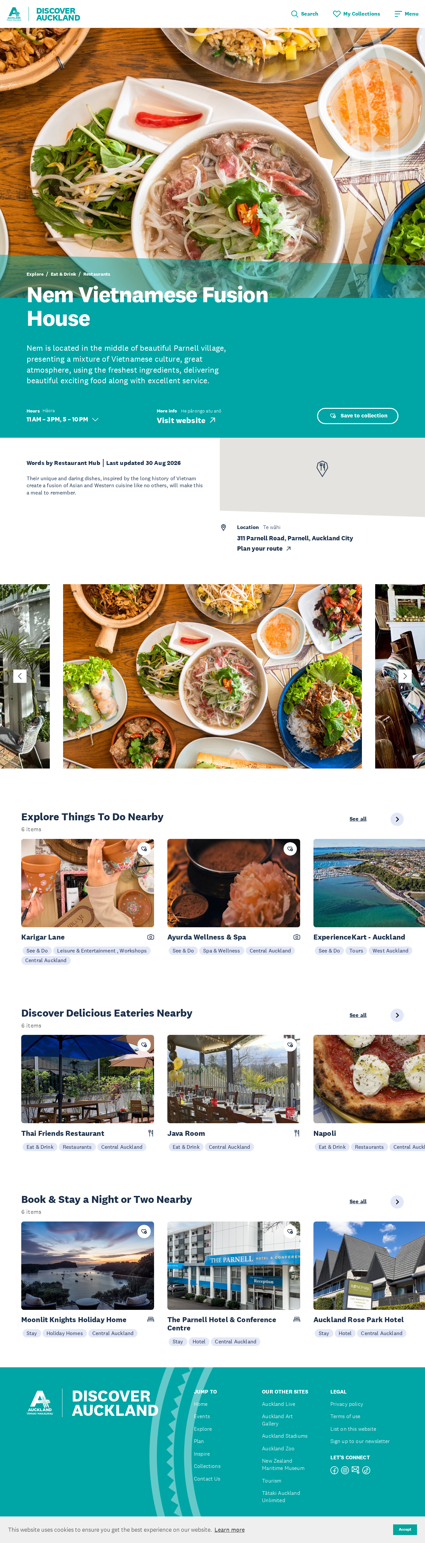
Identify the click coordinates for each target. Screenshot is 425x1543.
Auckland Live (278, 1404)
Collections (207, 1466)
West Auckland (390, 950)
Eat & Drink (63, 274)
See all (358, 819)
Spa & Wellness (221, 950)
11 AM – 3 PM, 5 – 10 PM (57, 419)
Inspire (202, 1453)
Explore (35, 274)
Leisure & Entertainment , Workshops (102, 950)
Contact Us (207, 1478)
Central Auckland (46, 960)
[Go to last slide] (20, 676)
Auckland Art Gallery (277, 1420)
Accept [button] (405, 1529)
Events (202, 1416)
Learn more (229, 1529)
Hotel (199, 1341)
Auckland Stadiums (284, 1435)
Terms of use (345, 1416)
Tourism (271, 1480)
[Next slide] (405, 676)
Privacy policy (346, 1404)
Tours (356, 950)
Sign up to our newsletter (360, 1441)
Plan (199, 1441)
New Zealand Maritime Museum (283, 1464)
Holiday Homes (64, 1333)
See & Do (37, 950)
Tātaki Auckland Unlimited (281, 1497)
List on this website (353, 1428)
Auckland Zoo (278, 1448)
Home (201, 1404)
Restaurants (97, 274)
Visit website (181, 420)
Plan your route (260, 548)
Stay (32, 1333)
